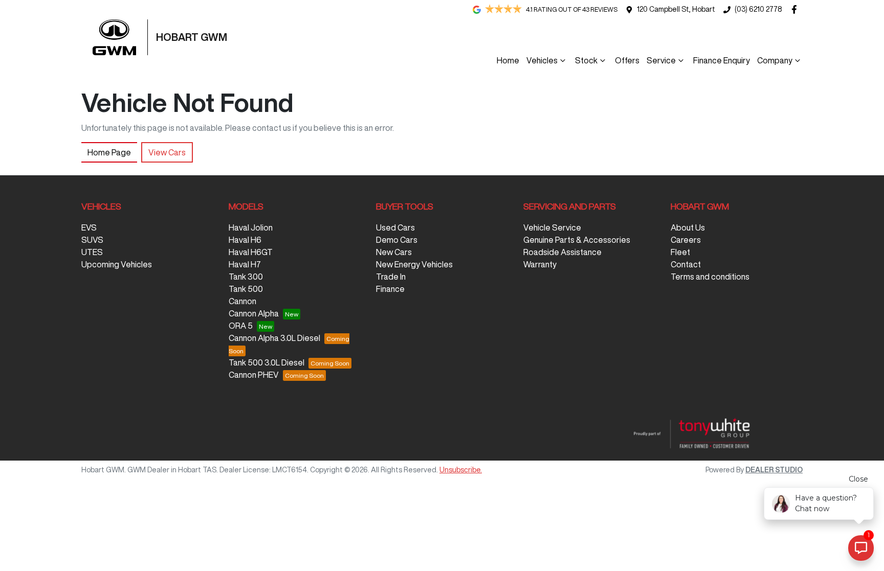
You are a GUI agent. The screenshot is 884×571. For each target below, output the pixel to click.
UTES (92, 252)
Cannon (242, 301)
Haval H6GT (251, 252)
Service (661, 60)
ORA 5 (241, 326)
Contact (686, 264)
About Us (688, 227)
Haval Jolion (251, 227)
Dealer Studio (774, 469)
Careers (686, 240)
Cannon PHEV (254, 375)
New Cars (394, 252)
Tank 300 (246, 276)
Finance (390, 289)
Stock (586, 60)
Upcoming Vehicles (116, 264)
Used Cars (395, 227)
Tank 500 (246, 289)
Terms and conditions (710, 276)
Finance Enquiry (721, 60)
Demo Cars (396, 240)
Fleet (680, 252)
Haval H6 (245, 240)
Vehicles (542, 60)
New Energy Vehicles (414, 264)
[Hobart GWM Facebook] (796, 9)
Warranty (540, 264)
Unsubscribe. (460, 469)
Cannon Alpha (254, 313)
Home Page (109, 152)
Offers (627, 60)
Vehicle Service (552, 227)
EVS (89, 227)
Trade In (391, 276)
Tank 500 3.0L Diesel (266, 362)
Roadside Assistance (562, 252)
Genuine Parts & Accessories (576, 240)
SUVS (92, 240)
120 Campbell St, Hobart (676, 9)
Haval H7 (245, 264)
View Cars (167, 152)
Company (774, 60)
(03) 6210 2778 (758, 9)
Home (508, 60)
